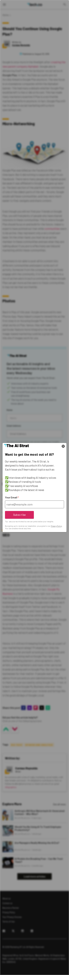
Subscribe (19, 514)
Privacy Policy (56, 526)
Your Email (12, 497)
